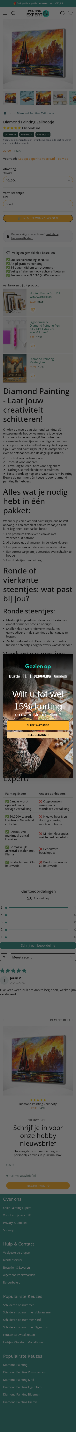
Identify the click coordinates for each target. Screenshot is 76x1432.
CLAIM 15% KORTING (38, 725)
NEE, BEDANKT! (38, 734)
